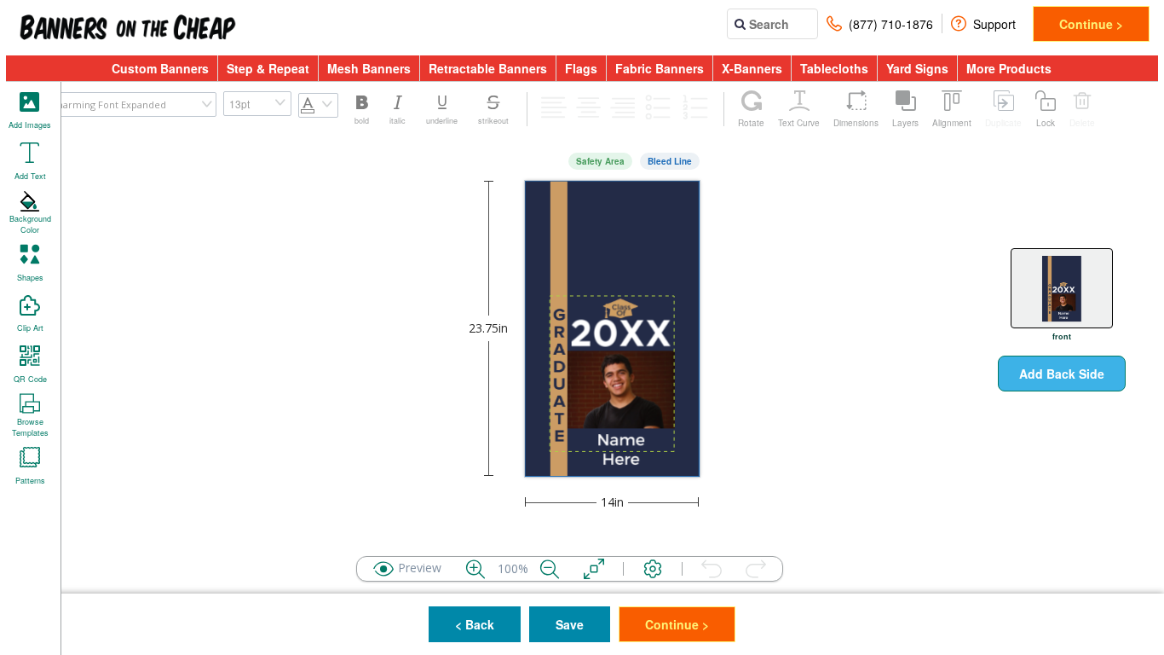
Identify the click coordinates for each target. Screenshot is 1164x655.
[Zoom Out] (549, 569)
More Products (1009, 68)
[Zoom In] (475, 569)
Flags (581, 68)
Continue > (1091, 23)
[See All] (594, 569)
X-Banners (752, 68)
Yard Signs (917, 68)
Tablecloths (834, 68)
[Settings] (652, 569)
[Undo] (711, 569)
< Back (474, 624)
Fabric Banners (659, 68)
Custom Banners (160, 68)
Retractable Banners (488, 68)
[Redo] (755, 569)
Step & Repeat (268, 68)
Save (570, 624)
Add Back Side (1061, 373)
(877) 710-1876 (891, 23)
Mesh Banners (369, 68)
